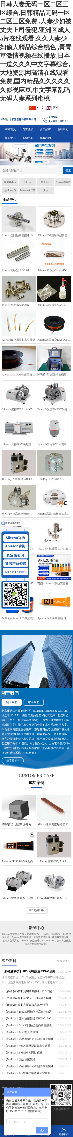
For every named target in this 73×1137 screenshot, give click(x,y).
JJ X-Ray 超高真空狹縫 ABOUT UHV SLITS (19, 513)
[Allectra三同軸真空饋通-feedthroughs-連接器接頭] (19, 219)
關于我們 (11, 702)
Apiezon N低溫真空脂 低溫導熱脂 (54, 618)
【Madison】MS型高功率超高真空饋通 (27, 1073)
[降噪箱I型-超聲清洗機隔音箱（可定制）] (54, 358)
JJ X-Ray (45, 182)
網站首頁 (10, 129)
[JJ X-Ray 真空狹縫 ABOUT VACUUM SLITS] (54, 463)
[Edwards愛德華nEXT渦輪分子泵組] (54, 393)
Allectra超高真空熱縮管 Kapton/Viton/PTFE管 (54, 824)
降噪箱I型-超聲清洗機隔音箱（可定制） (54, 374)
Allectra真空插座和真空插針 (18, 339)
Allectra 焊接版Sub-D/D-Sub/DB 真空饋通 (54, 270)
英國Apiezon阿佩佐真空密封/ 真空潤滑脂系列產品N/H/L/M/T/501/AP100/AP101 (54, 583)
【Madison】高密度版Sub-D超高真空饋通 (29, 1066)
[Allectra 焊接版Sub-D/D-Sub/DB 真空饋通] (54, 254)
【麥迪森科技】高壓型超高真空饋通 (26, 1004)
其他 (45, 190)
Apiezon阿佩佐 (63, 182)
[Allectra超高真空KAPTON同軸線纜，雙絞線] (54, 324)
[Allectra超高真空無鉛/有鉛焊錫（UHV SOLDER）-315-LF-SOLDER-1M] (54, 289)
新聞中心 (27, 138)
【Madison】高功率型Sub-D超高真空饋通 (29, 1039)
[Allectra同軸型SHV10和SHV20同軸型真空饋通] (19, 254)
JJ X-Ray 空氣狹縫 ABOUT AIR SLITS (19, 479)
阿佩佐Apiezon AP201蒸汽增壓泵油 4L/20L (19, 618)
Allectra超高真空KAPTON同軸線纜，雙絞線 (54, 339)
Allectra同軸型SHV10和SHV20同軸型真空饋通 (19, 270)
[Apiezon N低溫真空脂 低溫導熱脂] (54, 602)
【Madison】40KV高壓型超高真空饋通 (27, 1045)
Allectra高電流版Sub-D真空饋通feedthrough (54, 513)
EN (55, 108)
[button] (29, 163)
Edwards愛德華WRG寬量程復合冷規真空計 (54, 444)
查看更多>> (64, 960)
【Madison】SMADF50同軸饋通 (23, 1052)
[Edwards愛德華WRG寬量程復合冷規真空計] (54, 428)
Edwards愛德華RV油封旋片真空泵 (19, 444)
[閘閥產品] (36, 153)
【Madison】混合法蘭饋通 (19, 1059)
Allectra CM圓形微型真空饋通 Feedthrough (54, 235)
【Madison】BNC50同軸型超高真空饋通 (28, 1011)
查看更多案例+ (36, 910)
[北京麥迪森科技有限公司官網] (18, 119)
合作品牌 (45, 129)
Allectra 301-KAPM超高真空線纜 (19, 374)
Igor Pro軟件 (10, 190)
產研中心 (62, 129)
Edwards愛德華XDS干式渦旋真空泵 (19, 898)
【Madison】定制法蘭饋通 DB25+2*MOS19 (29, 1018)
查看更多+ (12, 760)
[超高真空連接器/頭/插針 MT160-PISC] (19, 289)
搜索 (68, 170)
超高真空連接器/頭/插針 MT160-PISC (19, 305)
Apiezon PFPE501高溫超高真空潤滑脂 (19, 861)
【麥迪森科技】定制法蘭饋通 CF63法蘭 (28, 991)
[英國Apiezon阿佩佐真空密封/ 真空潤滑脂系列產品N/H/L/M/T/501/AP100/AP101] (54, 567)
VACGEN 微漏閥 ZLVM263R (54, 548)
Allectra (27, 182)
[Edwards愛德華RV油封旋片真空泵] (19, 428)
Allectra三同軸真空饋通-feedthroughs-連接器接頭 (19, 235)
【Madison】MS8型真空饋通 (21, 1032)
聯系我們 (45, 138)
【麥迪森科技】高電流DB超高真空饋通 (28, 998)
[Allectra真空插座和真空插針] (19, 324)
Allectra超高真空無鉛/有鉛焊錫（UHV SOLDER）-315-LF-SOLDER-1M (54, 305)
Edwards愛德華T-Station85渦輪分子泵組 (19, 409)
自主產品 (27, 129)
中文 (40, 108)
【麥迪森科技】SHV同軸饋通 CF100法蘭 (28, 971)
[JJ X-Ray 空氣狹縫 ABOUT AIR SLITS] (19, 463)
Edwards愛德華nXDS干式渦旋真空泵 (54, 898)
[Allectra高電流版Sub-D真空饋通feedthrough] (54, 498)
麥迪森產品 (10, 182)
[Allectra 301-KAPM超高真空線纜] (19, 358)
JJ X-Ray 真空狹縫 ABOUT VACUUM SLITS (54, 479)
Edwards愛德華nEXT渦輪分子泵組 (54, 409)
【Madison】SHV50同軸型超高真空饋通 (28, 1025)
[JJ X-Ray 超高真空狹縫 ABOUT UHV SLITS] (19, 498)
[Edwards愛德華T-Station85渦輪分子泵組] (19, 393)
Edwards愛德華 (27, 190)
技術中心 (10, 138)
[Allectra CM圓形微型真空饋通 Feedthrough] (54, 219)
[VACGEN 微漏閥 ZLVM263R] (54, 532)
